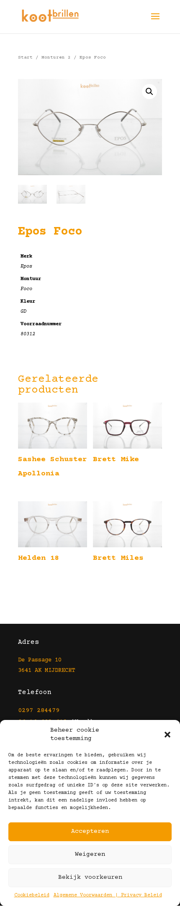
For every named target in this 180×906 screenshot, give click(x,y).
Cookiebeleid (31, 895)
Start (25, 57)
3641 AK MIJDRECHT (46, 670)
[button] (167, 734)
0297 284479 (38, 710)
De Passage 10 (40, 660)
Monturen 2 (56, 57)
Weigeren (90, 854)
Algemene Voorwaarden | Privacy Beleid (108, 895)
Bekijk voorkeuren (90, 877)
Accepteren (90, 831)
